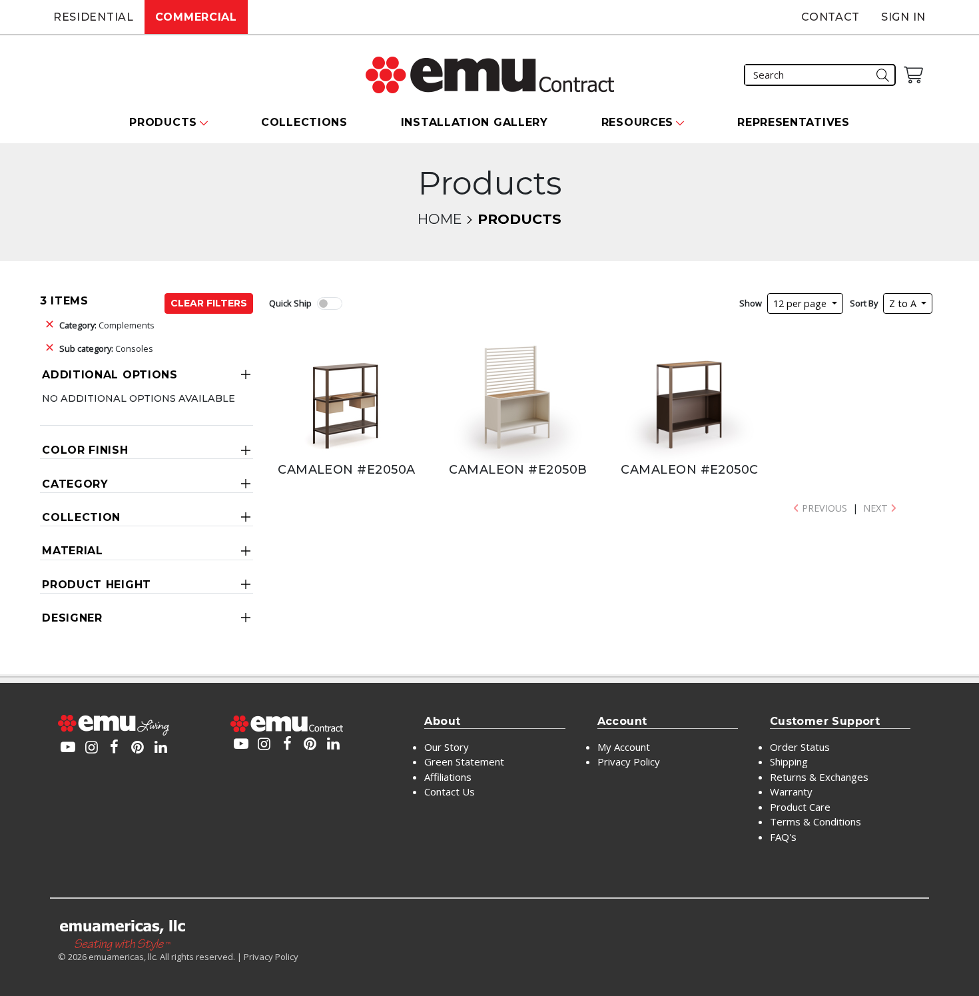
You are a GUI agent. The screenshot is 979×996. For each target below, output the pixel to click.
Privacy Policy (628, 761)
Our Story (446, 746)
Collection (81, 517)
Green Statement (464, 761)
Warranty (791, 791)
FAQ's (783, 836)
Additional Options (110, 374)
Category (75, 484)
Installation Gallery (474, 122)
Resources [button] (637, 122)
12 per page (801, 303)
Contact (830, 17)
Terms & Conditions (815, 821)
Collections (304, 122)
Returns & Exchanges (819, 776)
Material (72, 550)
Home (440, 219)
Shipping (789, 761)
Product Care (800, 806)
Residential (93, 17)
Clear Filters (208, 303)
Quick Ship (290, 303)
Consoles (106, 348)
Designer (72, 618)
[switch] (329, 303)
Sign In (903, 17)
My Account (623, 746)
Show (750, 303)
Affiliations (448, 776)
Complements (107, 325)
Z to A (904, 303)
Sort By (864, 303)
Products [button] (163, 122)
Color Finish (85, 450)
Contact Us (449, 791)
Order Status (800, 746)
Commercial (196, 17)
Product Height (96, 584)
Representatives (793, 122)
